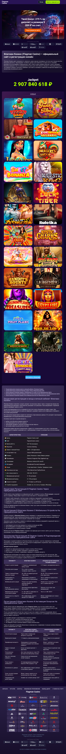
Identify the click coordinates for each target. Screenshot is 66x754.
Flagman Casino (5, 2)
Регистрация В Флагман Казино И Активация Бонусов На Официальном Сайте (28, 395)
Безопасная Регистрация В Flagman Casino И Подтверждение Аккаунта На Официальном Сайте (33, 393)
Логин (41, 2)
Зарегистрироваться (52, 2)
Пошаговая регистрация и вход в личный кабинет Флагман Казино (24, 389)
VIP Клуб (12, 689)
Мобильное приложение (32, 689)
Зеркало (5, 689)
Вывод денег (46, 689)
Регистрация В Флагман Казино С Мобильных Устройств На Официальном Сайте (29, 392)
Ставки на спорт (58, 689)
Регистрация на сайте (33, 30)
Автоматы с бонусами (33, 377)
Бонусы (19, 689)
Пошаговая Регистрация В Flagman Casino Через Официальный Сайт (25, 390)
